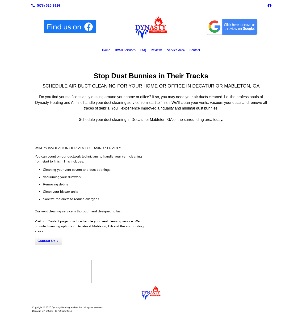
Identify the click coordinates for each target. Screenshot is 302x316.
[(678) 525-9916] (44, 5)
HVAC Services (125, 50)
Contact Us (46, 241)
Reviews (156, 50)
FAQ (143, 50)
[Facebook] (269, 5)
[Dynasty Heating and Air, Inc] (151, 292)
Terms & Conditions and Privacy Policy (61, 274)
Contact (194, 50)
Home (106, 50)
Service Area (176, 50)
